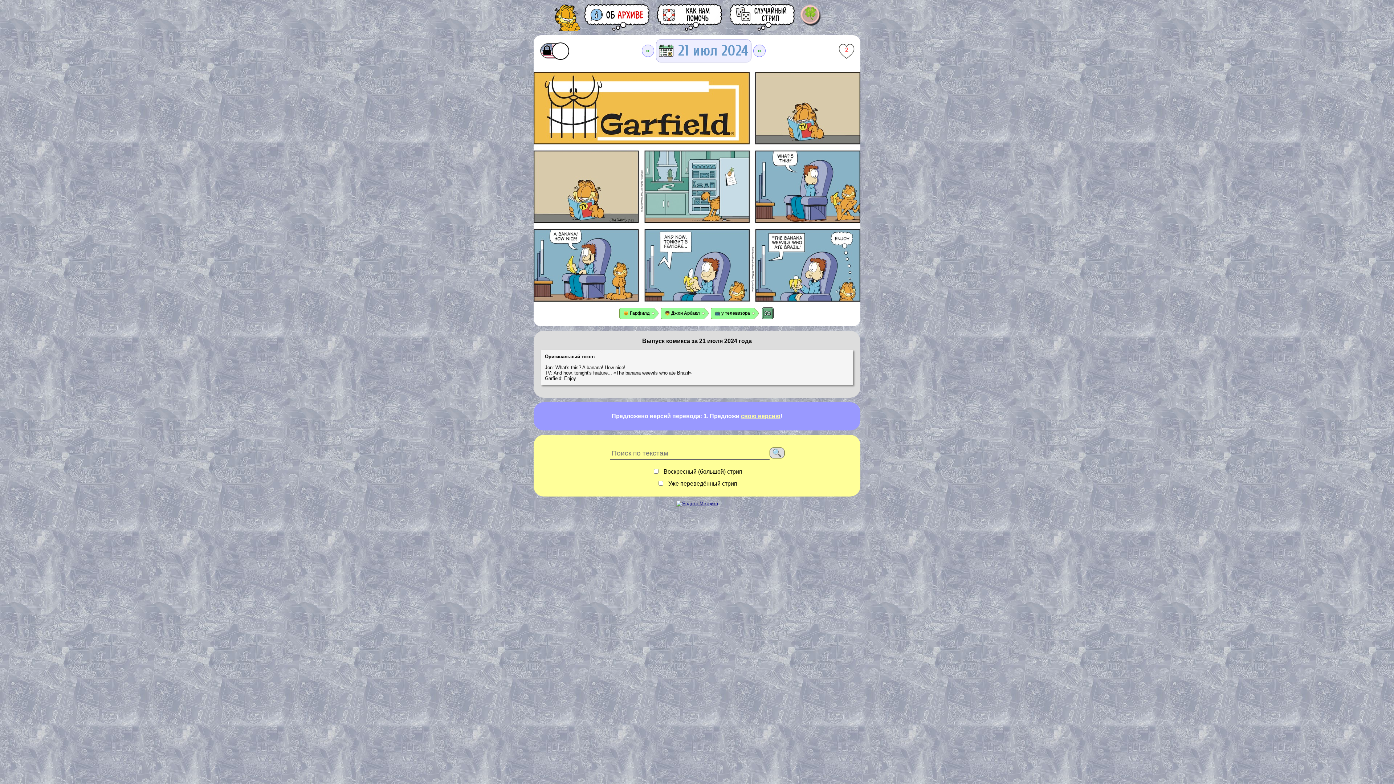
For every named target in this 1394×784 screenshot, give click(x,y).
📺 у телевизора (732, 313)
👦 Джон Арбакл (682, 313)
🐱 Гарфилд (636, 313)
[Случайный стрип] (762, 17)
